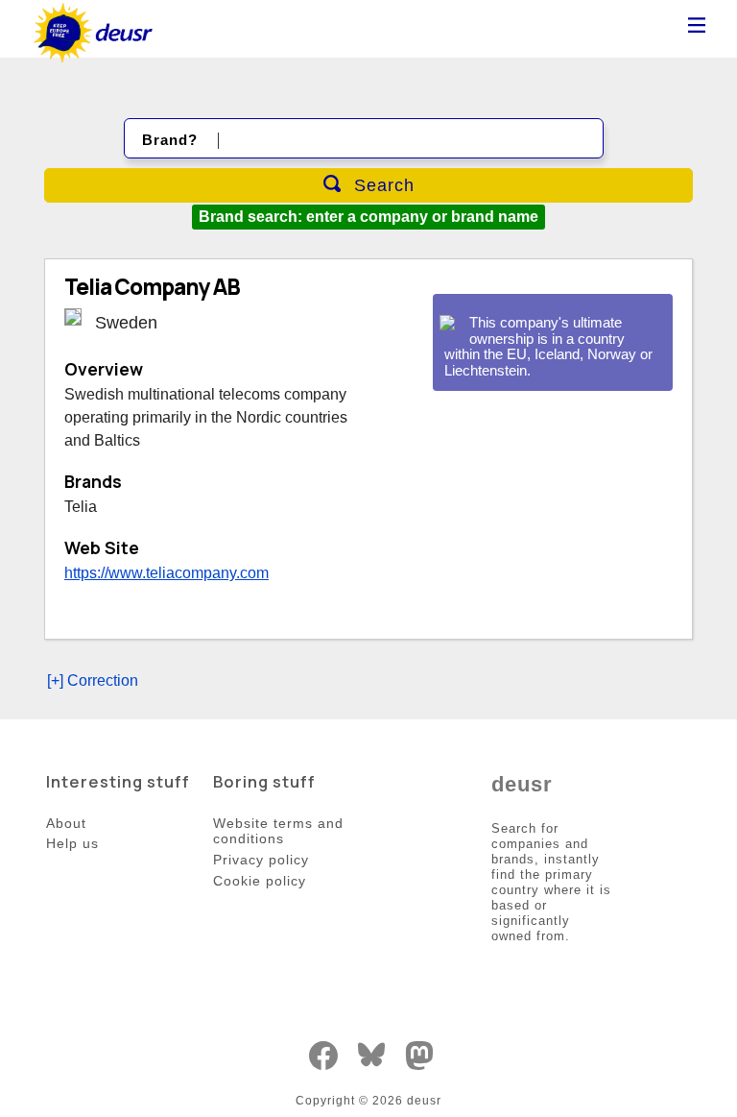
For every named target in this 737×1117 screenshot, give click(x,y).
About (66, 823)
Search (381, 185)
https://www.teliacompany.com (166, 573)
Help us (72, 843)
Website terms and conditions (278, 831)
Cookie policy (259, 880)
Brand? (170, 140)
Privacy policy (261, 859)
